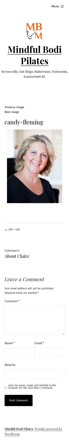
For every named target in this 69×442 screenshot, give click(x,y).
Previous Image (14, 107)
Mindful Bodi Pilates (35, 54)
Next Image (12, 112)
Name (10, 343)
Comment (12, 301)
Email (39, 343)
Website (10, 365)
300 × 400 (14, 229)
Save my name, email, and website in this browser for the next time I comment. (32, 386)
